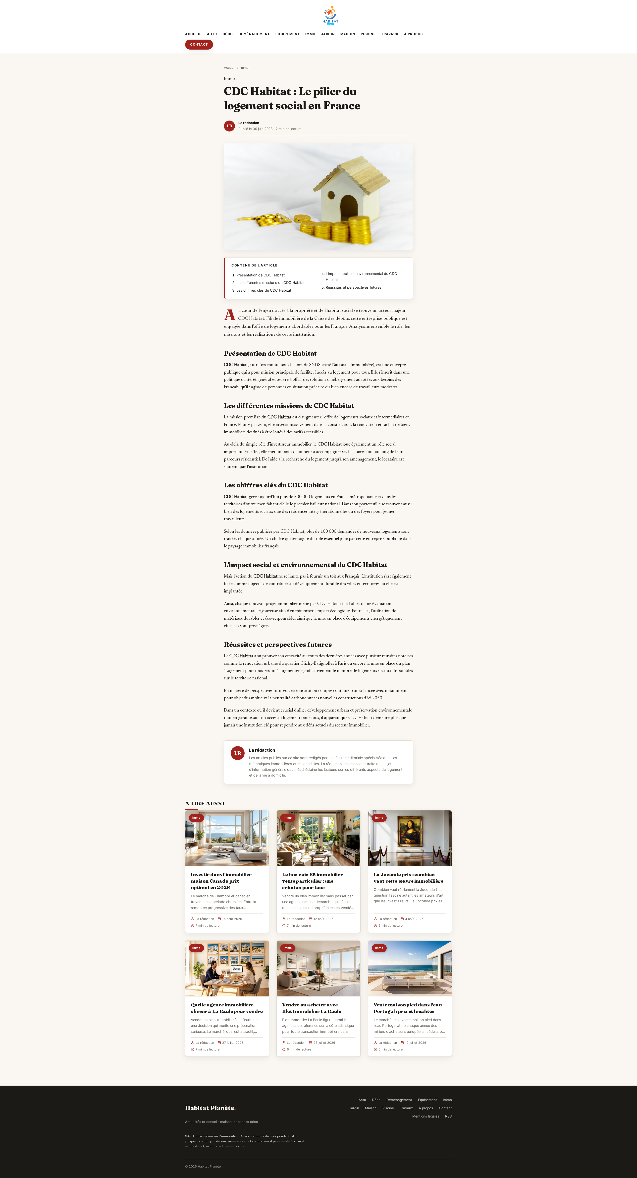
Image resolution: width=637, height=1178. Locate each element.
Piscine (368, 34)
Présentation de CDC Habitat (260, 275)
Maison (347, 34)
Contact (199, 44)
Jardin (328, 34)
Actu (212, 34)
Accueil (193, 34)
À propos (413, 34)
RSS (448, 1116)
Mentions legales (425, 1116)
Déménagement (254, 34)
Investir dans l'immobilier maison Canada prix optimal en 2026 (221, 880)
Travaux (390, 34)
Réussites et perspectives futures (353, 287)
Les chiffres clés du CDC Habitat (263, 290)
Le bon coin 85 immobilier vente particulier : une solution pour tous (312, 880)
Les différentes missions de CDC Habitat (270, 282)
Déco (228, 34)
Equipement (287, 34)
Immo (310, 34)
